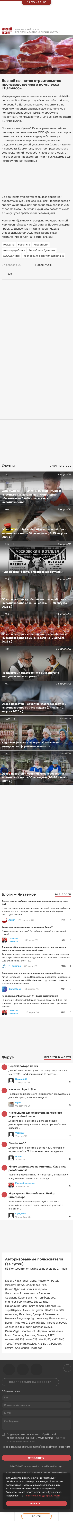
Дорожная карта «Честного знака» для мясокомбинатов (32, 973)
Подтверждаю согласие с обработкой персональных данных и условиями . (36, 1438)
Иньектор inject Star (22, 1089)
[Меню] (65, 1516)
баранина (24, 244)
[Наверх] (66, 1368)
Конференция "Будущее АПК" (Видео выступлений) (30, 995)
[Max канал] (36, 1369)
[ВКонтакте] (55, 264)
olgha (18, 1102)
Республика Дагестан (42, 250)
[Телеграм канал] (23, 1369)
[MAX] (68, 264)
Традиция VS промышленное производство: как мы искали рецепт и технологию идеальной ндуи (34, 948)
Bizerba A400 (17, 1143)
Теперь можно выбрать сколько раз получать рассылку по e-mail (35, 902)
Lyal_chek (20, 1213)
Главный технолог (13, 940)
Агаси (18, 1156)
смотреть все (60, 465)
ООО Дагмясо (11, 256)
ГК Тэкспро (14, 966)
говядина (8, 244)
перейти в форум (57, 1057)
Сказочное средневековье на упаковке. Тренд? (27, 927)
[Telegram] (62, 264)
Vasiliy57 (19, 1132)
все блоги (63, 894)
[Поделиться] (7, 1516)
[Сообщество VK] (9, 1369)
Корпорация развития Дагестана (43, 256)
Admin (11, 920)
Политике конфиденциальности (42, 1495)
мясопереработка (14, 250)
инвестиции (41, 244)
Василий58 (21, 1079)
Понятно (36, 1503)
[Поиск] (68, 32)
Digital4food (14, 989)
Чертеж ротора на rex (23, 1066)
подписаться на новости (30, 1382)
